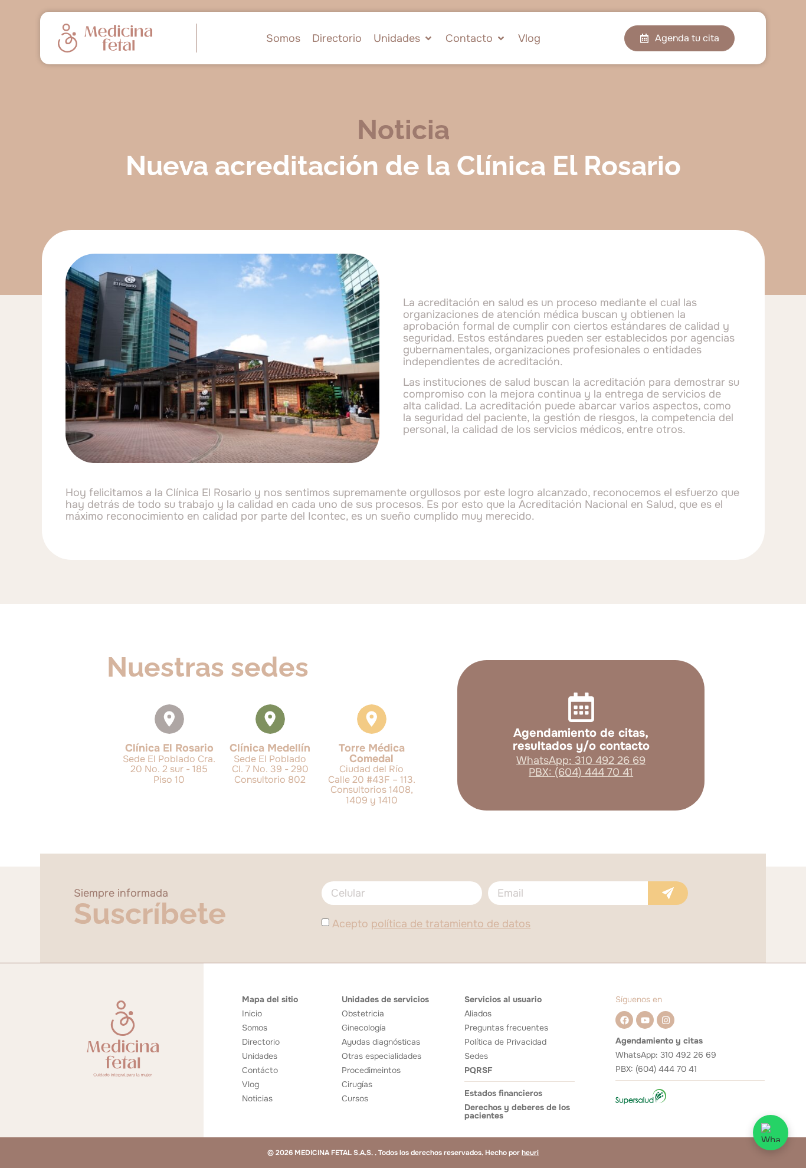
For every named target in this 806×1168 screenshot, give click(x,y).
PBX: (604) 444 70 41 (581, 772)
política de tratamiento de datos (450, 923)
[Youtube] (645, 1020)
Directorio (261, 1041)
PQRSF (478, 1070)
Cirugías (357, 1084)
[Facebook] (624, 1020)
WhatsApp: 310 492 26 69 (581, 760)
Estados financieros (503, 1093)
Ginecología (364, 1027)
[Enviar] (668, 893)
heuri (530, 1152)
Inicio (252, 1013)
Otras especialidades (381, 1056)
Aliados (478, 1013)
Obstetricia (363, 1013)
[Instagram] (665, 1020)
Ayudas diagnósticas (381, 1041)
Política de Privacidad (505, 1041)
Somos (254, 1027)
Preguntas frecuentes (506, 1027)
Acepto (431, 923)
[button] (404, 38)
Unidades (259, 1056)
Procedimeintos (371, 1070)
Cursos (355, 1098)
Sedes (476, 1056)
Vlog (250, 1084)
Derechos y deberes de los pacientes (517, 1111)
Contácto (260, 1070)
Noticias (257, 1098)
